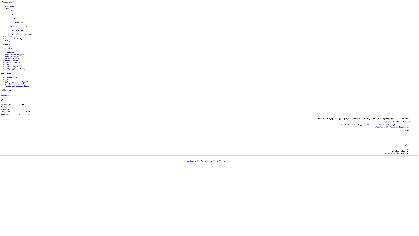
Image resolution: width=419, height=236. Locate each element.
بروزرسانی (5, 95)
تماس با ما (9, 41)
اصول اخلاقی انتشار (17, 22)
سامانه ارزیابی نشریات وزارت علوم (18, 81)
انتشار (12, 10)
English (7, 44)
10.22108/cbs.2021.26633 (384, 127)
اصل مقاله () (347, 124)
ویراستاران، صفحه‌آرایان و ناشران (17, 86)
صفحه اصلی (9, 6)
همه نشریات (9, 52)
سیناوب (190, 161)
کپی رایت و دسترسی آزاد (19, 26)
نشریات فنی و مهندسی (13, 62)
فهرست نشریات (11, 36)
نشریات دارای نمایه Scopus (14, 54)
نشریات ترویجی (10, 64)
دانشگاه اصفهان (11, 77)
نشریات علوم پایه (11, 60)
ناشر (7, 8)
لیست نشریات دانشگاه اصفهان (21, 34)
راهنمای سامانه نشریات (13, 38)
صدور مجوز (14, 18)
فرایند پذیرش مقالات (17, 30)
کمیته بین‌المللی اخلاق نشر (14, 84)
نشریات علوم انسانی (12, 58)
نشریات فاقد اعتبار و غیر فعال (16, 68)
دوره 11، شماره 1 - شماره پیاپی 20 (379, 124)
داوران (12, 14)
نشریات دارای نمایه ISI (13, 56)
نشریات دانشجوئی (11, 66)
